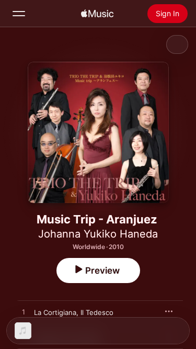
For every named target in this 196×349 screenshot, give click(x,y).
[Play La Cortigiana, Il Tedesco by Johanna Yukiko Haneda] (23, 312)
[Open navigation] (18, 13)
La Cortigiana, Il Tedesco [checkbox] (73, 312)
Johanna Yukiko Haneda (98, 234)
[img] (97, 13)
